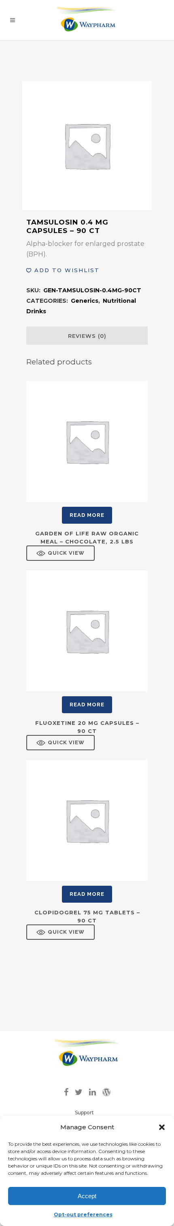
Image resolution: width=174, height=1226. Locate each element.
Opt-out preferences (83, 1214)
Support (84, 1112)
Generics (84, 300)
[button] (162, 1127)
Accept (87, 1196)
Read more (87, 515)
